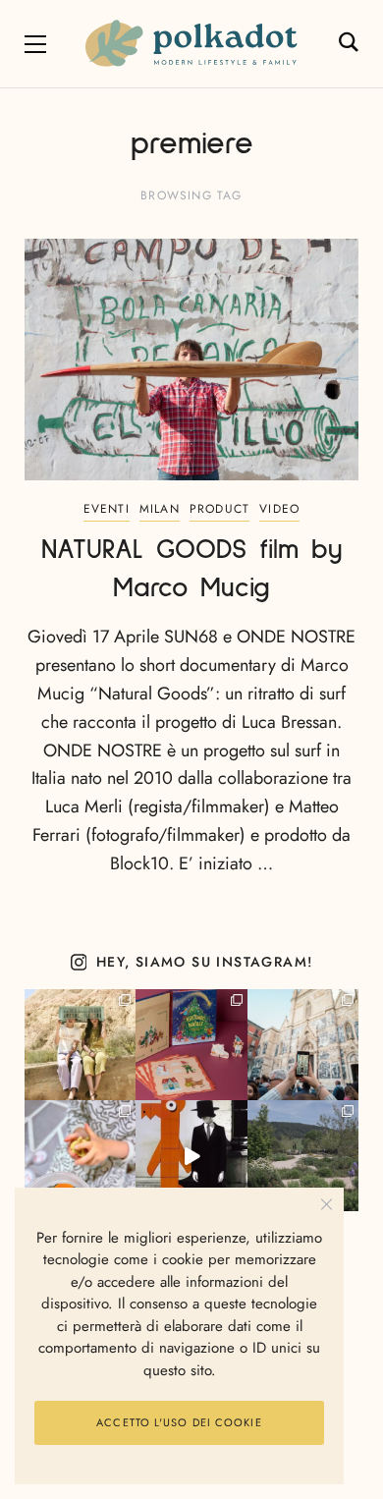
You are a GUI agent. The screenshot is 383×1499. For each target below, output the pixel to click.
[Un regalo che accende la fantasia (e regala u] (80, 1155)
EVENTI (106, 509)
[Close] (326, 1204)
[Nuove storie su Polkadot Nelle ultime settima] (80, 1044)
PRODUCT (219, 509)
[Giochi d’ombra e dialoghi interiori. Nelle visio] (191, 1155)
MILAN (159, 509)
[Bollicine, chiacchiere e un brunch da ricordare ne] (302, 1155)
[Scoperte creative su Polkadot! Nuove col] (302, 1044)
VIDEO (279, 509)
